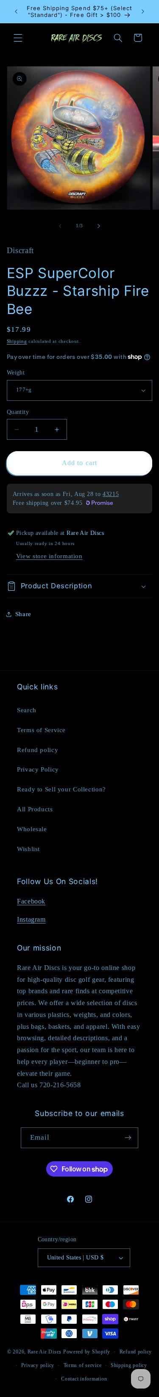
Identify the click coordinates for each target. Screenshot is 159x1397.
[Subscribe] (128, 1137)
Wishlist (28, 849)
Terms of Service (41, 730)
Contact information (84, 1378)
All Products (35, 809)
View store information (49, 556)
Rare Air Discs (44, 1351)
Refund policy (37, 750)
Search (26, 710)
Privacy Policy (38, 769)
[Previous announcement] (16, 11)
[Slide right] (98, 226)
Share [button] (23, 614)
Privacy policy (37, 1365)
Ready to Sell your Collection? (61, 789)
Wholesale (32, 829)
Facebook (31, 901)
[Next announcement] (143, 11)
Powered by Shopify (86, 1351)
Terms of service (83, 1365)
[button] (18, 37)
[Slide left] (60, 226)
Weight (16, 372)
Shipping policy (129, 1365)
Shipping (17, 341)
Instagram (31, 919)
